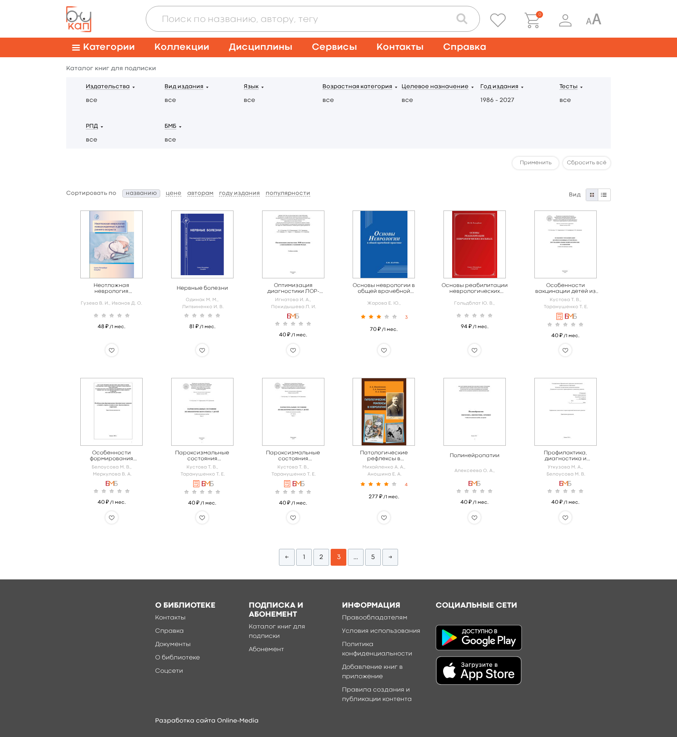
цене (173, 193)
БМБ (170, 126)
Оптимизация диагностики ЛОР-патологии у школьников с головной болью (293, 288)
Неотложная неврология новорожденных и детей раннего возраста (111, 288)
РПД (92, 126)
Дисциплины (260, 47)
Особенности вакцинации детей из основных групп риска (565, 288)
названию (141, 193)
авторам (200, 193)
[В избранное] (111, 350)
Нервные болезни (202, 288)
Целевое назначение (435, 86)
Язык (251, 86)
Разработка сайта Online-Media (207, 721)
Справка (464, 47)
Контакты (400, 47)
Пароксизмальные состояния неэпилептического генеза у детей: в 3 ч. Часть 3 (293, 456)
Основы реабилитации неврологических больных (475, 288)
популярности (288, 193)
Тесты (568, 86)
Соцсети (169, 671)
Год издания (499, 86)
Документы (173, 644)
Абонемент (266, 649)
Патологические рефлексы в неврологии (384, 456)
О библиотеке (177, 658)
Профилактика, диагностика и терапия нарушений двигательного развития (565, 456)
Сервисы (334, 47)
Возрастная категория (357, 86)
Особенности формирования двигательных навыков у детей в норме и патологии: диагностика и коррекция (112, 456)
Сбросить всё (586, 162)
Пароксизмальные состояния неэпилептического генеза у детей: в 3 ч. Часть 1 (202, 456)
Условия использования (381, 631)
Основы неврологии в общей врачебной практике (384, 288)
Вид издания (184, 86)
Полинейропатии (475, 455)
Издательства (108, 86)
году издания (239, 193)
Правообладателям (374, 618)
